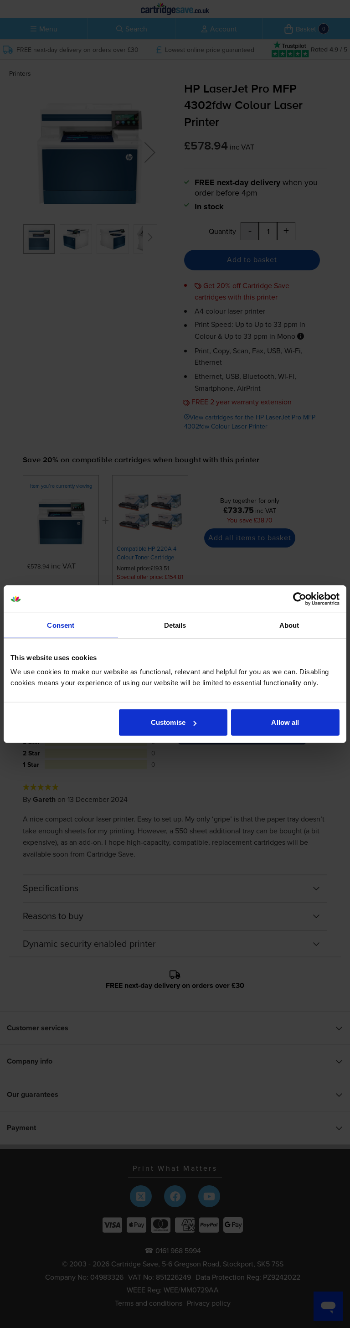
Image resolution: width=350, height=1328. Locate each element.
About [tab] (289, 625)
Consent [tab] (60, 625)
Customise (168, 722)
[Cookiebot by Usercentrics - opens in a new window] (300, 598)
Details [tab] (175, 625)
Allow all (285, 722)
